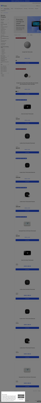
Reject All (21, 397)
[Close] (24, 393)
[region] (13, 396)
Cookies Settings (21, 399)
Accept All (21, 395)
